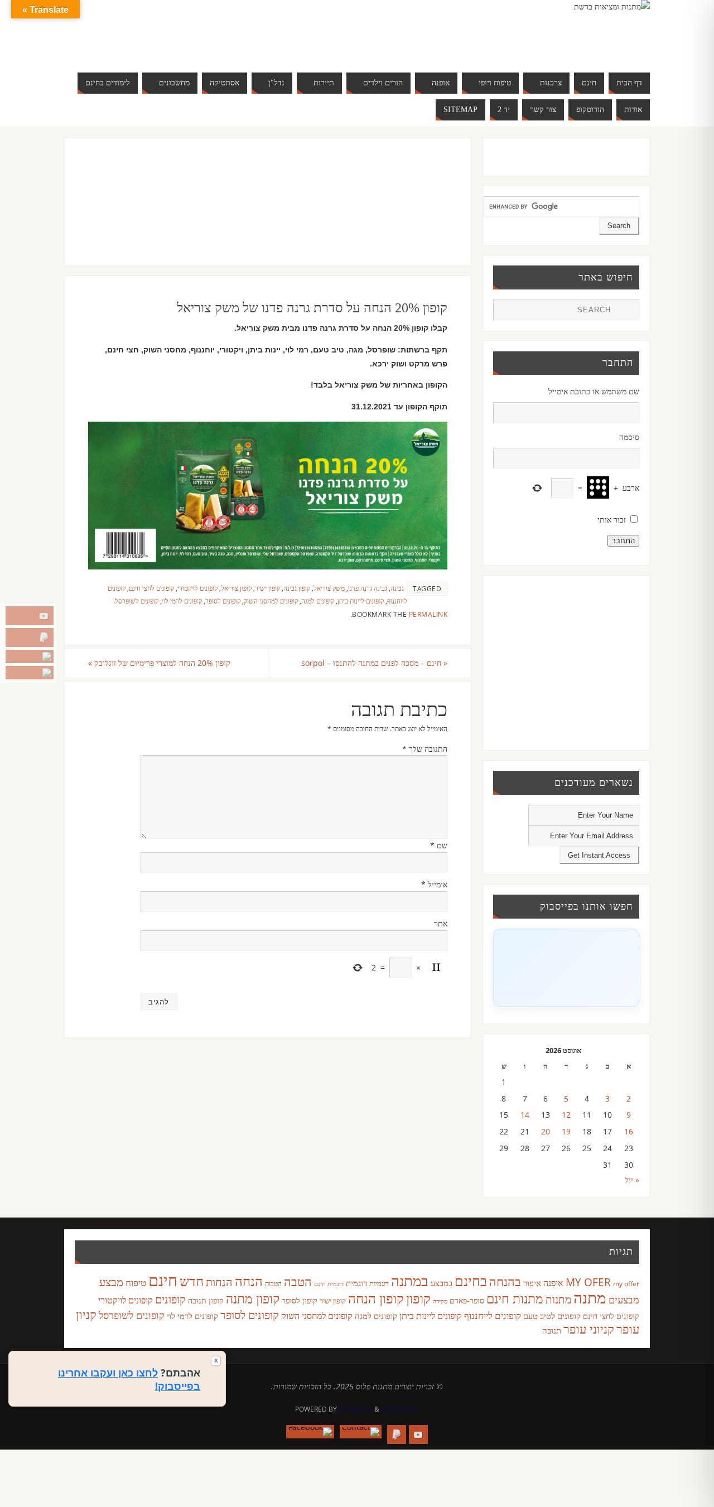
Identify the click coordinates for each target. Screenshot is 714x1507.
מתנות (558, 1299)
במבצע (441, 1282)
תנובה (551, 1330)
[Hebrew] (170, 31)
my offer (626, 1283)
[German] (158, 31)
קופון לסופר (299, 1300)
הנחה (249, 1281)
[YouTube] (30, 615)
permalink (428, 614)
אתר (440, 923)
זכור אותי (611, 519)
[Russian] (147, 44)
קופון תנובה (206, 1301)
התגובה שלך (424, 748)
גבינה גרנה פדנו (367, 587)
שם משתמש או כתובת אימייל (593, 391)
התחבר (623, 541)
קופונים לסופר (222, 600)
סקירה (440, 1301)
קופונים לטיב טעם (552, 1315)
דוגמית (356, 1282)
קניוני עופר (588, 1329)
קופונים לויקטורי (197, 587)
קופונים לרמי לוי (182, 600)
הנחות (219, 1281)
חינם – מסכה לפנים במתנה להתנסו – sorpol (374, 663)
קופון (418, 1298)
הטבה (298, 1281)
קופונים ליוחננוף (492, 1315)
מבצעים (624, 1299)
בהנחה (505, 1281)
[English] (147, 31)
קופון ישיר (267, 587)
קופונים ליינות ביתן (360, 600)
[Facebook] (30, 672)
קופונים (170, 1299)
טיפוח (136, 1282)
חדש (192, 1281)
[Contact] (30, 656)
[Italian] (181, 31)
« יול (632, 1180)
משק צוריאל (329, 587)
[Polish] (225, 31)
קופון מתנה (252, 1298)
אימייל (434, 884)
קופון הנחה (376, 1298)
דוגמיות (379, 1283)
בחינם (471, 1280)
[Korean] (203, 31)
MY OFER (588, 1282)
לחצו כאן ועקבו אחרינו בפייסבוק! (129, 1379)
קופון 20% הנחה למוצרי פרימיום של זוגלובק (159, 663)
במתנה (409, 1281)
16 (628, 1131)
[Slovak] (158, 44)
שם (438, 845)
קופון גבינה (296, 587)
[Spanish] (170, 44)
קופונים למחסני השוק (271, 600)
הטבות (273, 1283)
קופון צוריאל (236, 587)
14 (524, 1114)
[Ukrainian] (181, 44)
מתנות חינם (514, 1298)
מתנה (589, 1297)
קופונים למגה (317, 600)
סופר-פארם (467, 1300)
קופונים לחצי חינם (151, 587)
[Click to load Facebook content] (566, 968)
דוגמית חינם (329, 1284)
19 (566, 1131)
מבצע (111, 1281)
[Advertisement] (244, 213)
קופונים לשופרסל (136, 600)
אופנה (553, 1283)
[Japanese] (192, 31)
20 (545, 1131)
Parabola (356, 1409)
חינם (162, 1280)
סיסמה (629, 437)
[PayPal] (30, 637)
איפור (532, 1282)
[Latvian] (214, 31)
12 (566, 1114)
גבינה (397, 587)
